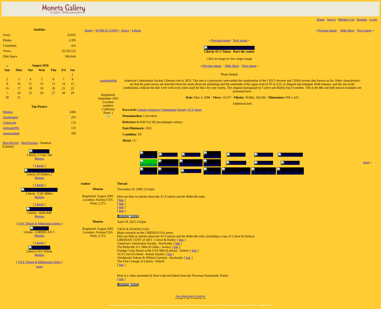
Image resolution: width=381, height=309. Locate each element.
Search (331, 19)
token (197, 109)
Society (182, 109)
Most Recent (10, 143)
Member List (346, 19)
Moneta (39, 158)
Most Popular (29, 143)
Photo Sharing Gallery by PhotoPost (190, 296)
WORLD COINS (106, 30)
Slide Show (347, 30)
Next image (364, 30)
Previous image (327, 30)
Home (320, 19)
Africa (125, 30)
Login (373, 19)
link (121, 200)
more (39, 266)
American (153, 109)
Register (362, 19)
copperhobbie (108, 80)
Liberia (39, 165)
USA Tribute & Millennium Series (39, 223)
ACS (190, 109)
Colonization (169, 109)
